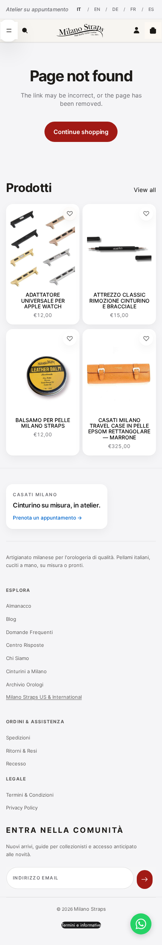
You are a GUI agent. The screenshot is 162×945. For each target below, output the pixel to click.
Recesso (16, 764)
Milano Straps (90, 909)
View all (145, 190)
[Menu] (9, 30)
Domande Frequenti (29, 632)
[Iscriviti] (145, 879)
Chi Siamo (17, 658)
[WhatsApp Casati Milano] (140, 923)
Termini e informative (81, 925)
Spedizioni (18, 738)
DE (115, 9)
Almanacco (18, 606)
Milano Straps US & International (44, 697)
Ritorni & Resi (21, 751)
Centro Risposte (25, 645)
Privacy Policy (22, 808)
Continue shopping (81, 132)
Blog (11, 619)
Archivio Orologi (24, 684)
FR (133, 9)
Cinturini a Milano (26, 671)
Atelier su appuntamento (37, 9)
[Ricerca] (25, 30)
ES (151, 9)
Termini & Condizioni (29, 795)
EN (97, 9)
